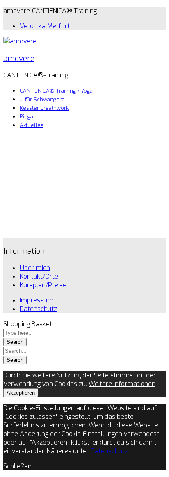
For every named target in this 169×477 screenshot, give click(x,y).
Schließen (17, 466)
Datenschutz (38, 308)
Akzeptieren (21, 393)
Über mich (35, 267)
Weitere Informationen (122, 383)
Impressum (36, 300)
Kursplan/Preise (43, 285)
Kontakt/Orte (39, 276)
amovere (18, 58)
